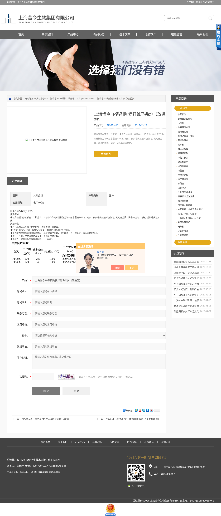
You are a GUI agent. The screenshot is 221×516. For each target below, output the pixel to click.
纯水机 (181, 145)
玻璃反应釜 (183, 132)
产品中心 (73, 34)
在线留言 (210, 2)
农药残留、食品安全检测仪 (190, 209)
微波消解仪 (183, 149)
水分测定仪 (183, 166)
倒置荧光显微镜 (185, 119)
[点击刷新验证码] (66, 376)
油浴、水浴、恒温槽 (187, 214)
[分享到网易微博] (151, 410)
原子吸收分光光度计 (187, 196)
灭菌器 (181, 170)
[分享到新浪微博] (140, 410)
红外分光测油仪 (185, 192)
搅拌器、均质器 (185, 205)
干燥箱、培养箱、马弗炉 (189, 218)
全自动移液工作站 (186, 136)
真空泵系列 (183, 179)
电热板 (181, 227)
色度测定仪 (183, 175)
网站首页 (29, 99)
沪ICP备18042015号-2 (202, 500)
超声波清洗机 (184, 222)
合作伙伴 (150, 34)
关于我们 (47, 34)
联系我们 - (201, 2)
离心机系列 (183, 162)
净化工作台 (183, 158)
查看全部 (182, 242)
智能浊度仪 (183, 140)
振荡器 (181, 183)
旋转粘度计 (183, 231)
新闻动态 (98, 34)
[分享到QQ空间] (136, 410)
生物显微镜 (183, 235)
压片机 (181, 123)
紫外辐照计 (183, 201)
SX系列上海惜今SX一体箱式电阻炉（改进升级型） (133, 419)
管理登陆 (30, 459)
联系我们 (202, 34)
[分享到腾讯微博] (144, 410)
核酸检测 (182, 114)
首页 (21, 34)
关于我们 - (191, 2)
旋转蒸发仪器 (184, 127)
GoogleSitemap (57, 465)
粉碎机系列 (183, 153)
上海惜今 (182, 108)
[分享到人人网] (147, 410)
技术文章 (124, 34)
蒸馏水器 (182, 188)
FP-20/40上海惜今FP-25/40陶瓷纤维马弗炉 (45, 419)
